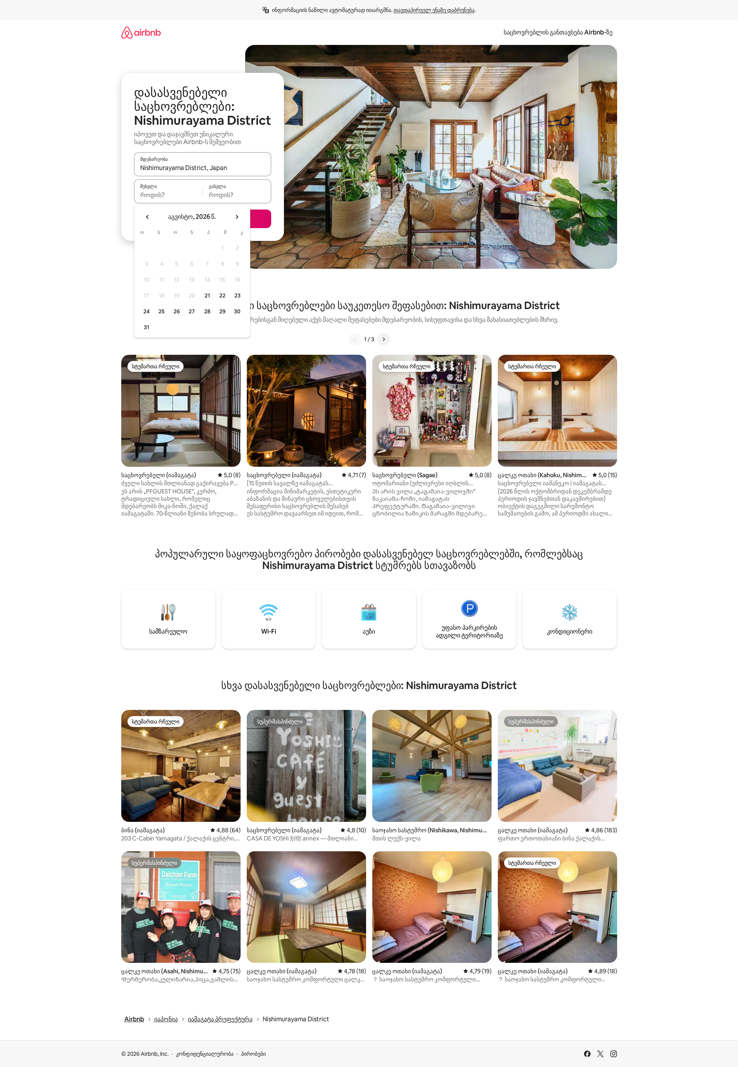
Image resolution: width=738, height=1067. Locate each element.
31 (146, 327)
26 (177, 311)
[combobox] (202, 167)
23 (237, 295)
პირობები (253, 1053)
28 (207, 311)
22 (222, 295)
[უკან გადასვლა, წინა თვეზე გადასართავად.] (147, 217)
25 (161, 311)
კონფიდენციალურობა (205, 1053)
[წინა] (355, 339)
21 (207, 295)
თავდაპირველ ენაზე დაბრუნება (434, 10)
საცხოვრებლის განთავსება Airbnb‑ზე (558, 32)
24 (146, 311)
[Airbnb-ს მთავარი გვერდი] (141, 32)
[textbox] (168, 194)
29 (222, 311)
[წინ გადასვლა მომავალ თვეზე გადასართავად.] (236, 217)
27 (192, 311)
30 (237, 311)
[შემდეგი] (383, 339)
